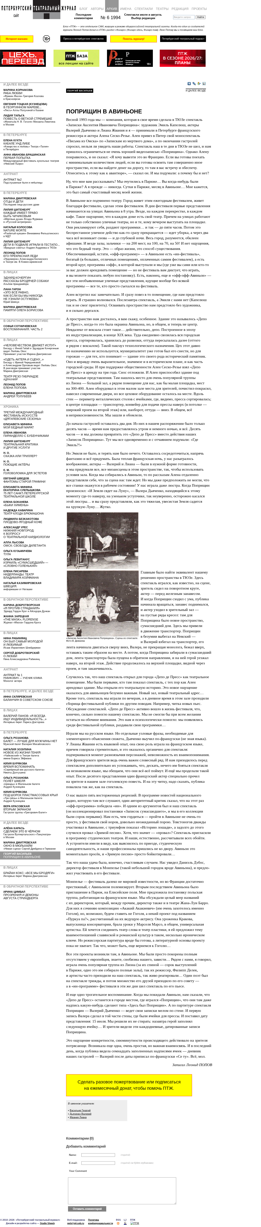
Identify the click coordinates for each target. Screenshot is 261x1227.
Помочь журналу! (133, 38)
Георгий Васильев (79, 91)
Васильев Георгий (80, 1110)
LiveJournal (194, 83)
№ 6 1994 (108, 17)
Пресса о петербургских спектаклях (83, 38)
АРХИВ (112, 9)
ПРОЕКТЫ (199, 9)
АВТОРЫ (97, 9)
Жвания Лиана (78, 1117)
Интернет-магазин (17, 38)
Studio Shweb (47, 1223)
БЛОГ (83, 9)
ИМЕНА (125, 9)
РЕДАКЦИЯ (180, 9)
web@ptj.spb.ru (75, 1223)
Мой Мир (199, 83)
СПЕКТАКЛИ (144, 9)
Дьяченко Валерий (80, 1113)
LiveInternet (204, 83)
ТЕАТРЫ (162, 9)
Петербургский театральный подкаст (183, 38)
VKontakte (189, 83)
